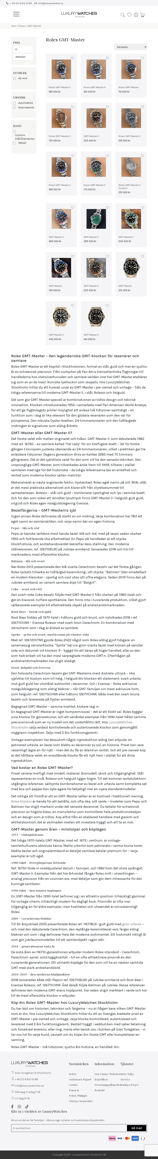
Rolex (22, 26)
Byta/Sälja (127, 1074)
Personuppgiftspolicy (108, 1085)
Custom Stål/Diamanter (25, 137)
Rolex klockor (21, 801)
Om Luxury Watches (107, 1074)
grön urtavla (131, 924)
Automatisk (25, 103)
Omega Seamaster (81, 1101)
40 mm (22, 78)
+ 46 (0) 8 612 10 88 (21, 3)
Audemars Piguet (80, 1079)
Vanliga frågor (129, 1085)
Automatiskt (26, 107)
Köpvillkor (101, 1079)
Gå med (136, 1128)
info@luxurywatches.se (50, 3)
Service (125, 1079)
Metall (22, 143)
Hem (13, 26)
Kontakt (100, 1090)
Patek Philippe (78, 1095)
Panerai (74, 1090)
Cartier (73, 1085)
